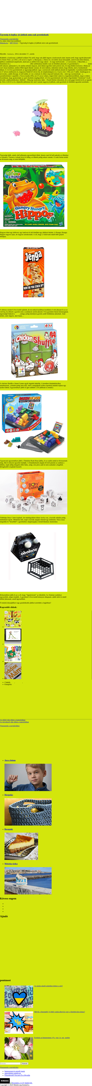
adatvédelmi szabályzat (12, 1073)
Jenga (17, 314)
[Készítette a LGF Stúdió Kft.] (21, 1083)
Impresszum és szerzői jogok (14, 1071)
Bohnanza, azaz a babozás (20, 64)
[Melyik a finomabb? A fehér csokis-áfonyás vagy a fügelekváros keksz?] (18, 1022)
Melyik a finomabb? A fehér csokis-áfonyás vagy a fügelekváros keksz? (59, 1012)
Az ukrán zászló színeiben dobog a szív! (48, 986)
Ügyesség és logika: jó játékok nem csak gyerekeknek (24, 34)
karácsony (18, 682)
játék (12, 682)
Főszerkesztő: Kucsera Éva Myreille (17, 1075)
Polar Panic (84, 64)
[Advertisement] (46, 15)
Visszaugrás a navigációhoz (10, 726)
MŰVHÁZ (16, 684)
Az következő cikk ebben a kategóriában (14, 722)
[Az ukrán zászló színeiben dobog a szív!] (18, 997)
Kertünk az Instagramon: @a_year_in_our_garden (52, 1038)
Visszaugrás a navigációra (9, 39)
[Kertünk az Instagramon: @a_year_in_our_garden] (18, 1048)
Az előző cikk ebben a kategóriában (12, 720)
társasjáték (27, 682)
